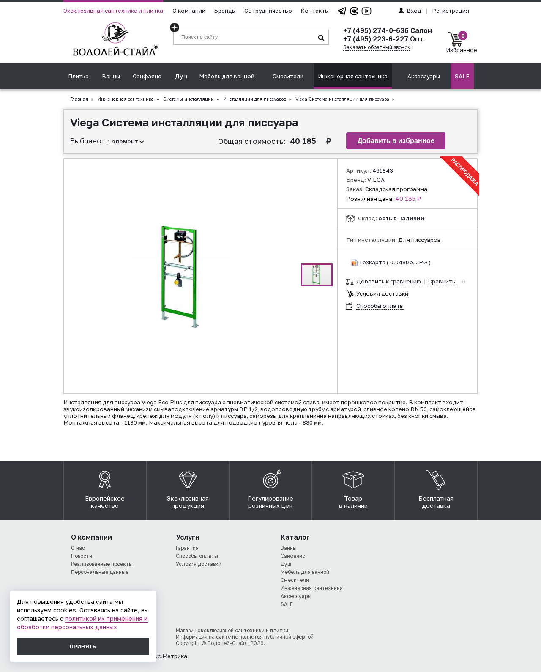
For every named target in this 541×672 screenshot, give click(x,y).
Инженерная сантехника (353, 76)
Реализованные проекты (102, 564)
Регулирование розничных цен (270, 502)
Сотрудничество (268, 10)
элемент (125, 141)
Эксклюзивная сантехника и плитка (113, 10)
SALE (462, 76)
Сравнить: (442, 281)
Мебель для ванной (226, 76)
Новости (81, 556)
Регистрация (450, 10)
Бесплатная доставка (436, 502)
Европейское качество (105, 502)
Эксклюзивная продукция (188, 502)
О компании (188, 10)
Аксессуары (423, 76)
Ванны (111, 76)
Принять (83, 647)
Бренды (225, 10)
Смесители (288, 76)
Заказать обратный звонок (376, 47)
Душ (181, 76)
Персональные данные (99, 572)
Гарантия (187, 548)
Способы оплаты (380, 305)
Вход (414, 10)
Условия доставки (382, 293)
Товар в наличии (353, 502)
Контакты (315, 10)
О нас (78, 548)
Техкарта (372, 262)
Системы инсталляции (188, 98)
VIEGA (376, 179)
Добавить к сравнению (388, 281)
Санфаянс (147, 76)
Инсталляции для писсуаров (254, 98)
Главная (79, 98)
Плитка (78, 76)
